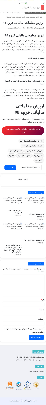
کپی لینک (10, 167)
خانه (41, 17)
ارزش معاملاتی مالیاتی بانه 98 (34, 240)
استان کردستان (15, 151)
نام (42, 300)
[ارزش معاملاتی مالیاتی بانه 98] (34, 230)
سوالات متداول (28, 360)
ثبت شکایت (18, 360)
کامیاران (38, 160)
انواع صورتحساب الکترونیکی (31, 7)
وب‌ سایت (41, 319)
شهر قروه (38, 155)
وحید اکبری (23, 179)
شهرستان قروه (23, 155)
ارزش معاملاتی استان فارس (31, 141)
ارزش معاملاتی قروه (34, 151)
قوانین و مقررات (39, 360)
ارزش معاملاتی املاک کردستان (15, 17)
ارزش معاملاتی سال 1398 (32, 146)
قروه (11, 155)
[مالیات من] (23, 3)
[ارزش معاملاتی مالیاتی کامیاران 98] (12, 202)
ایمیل (42, 309)
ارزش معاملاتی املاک (32, 17)
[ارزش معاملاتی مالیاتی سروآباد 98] (34, 204)
